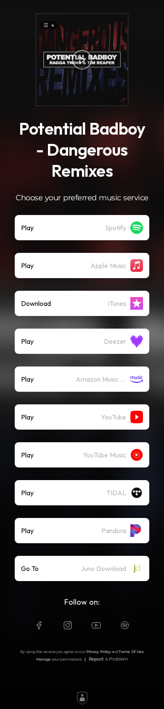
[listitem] (82, 227)
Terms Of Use (131, 651)
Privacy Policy (98, 651)
